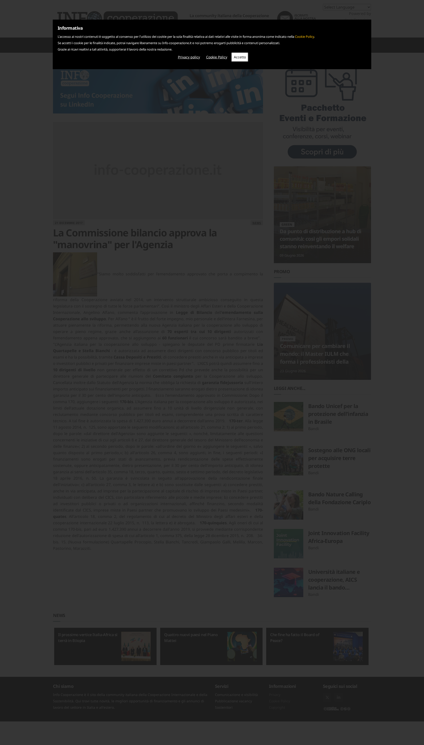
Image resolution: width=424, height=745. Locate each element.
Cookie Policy (304, 36)
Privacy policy (189, 57)
